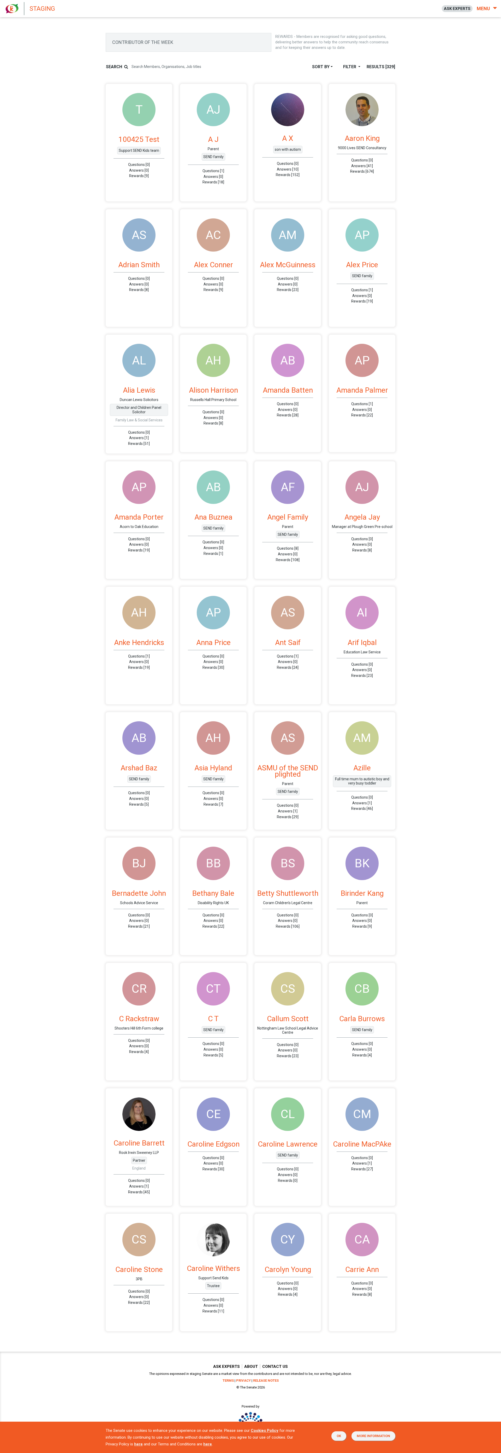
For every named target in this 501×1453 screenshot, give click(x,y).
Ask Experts (226, 1366)
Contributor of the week (142, 42)
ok (339, 1436)
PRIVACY (243, 1380)
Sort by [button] (321, 66)
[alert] (107, 8)
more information (373, 1436)
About (251, 1366)
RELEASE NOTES (266, 1380)
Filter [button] (350, 66)
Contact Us (275, 1366)
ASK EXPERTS (457, 8)
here (138, 1444)
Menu (484, 8)
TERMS (228, 1380)
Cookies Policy (264, 1430)
